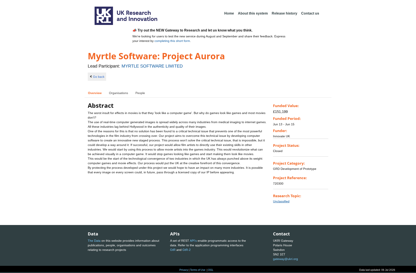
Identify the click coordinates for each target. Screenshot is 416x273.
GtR (173, 249)
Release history (284, 13)
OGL (210, 269)
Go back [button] (98, 76)
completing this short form (172, 41)
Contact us (310, 13)
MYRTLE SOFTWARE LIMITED (152, 66)
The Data (94, 240)
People (140, 93)
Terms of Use (197, 269)
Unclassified (281, 201)
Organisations (118, 93)
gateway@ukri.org (285, 259)
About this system (253, 13)
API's (193, 240)
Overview (95, 93)
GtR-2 (186, 249)
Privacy (183, 269)
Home (229, 13)
